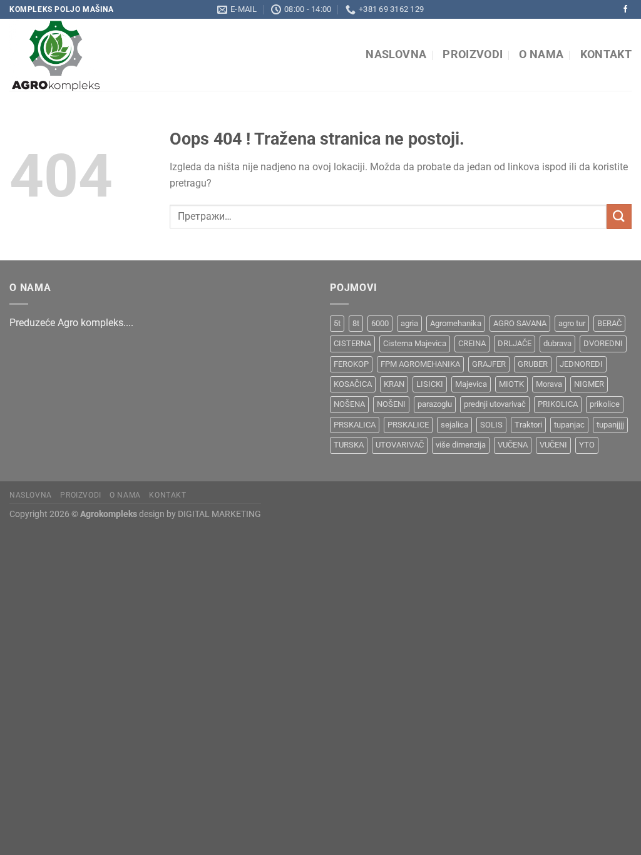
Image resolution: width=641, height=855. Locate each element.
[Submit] (619, 216)
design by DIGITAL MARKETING (199, 514)
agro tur (571, 323)
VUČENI (553, 444)
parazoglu (435, 404)
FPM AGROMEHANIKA (420, 364)
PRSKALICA (355, 424)
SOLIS (491, 424)
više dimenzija (461, 444)
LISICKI (429, 384)
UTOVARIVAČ (400, 444)
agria (409, 323)
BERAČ (609, 323)
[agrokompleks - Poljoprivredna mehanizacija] (123, 55)
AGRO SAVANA (519, 323)
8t (355, 323)
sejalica (454, 424)
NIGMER (589, 384)
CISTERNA (352, 343)
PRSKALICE (408, 424)
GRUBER (533, 364)
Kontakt (606, 54)
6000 (380, 323)
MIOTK (511, 384)
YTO (587, 444)
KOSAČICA (353, 384)
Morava (549, 384)
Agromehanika (455, 323)
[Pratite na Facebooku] (625, 9)
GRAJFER (489, 364)
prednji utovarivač (495, 404)
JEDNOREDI (581, 364)
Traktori (528, 424)
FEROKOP (351, 364)
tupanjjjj (610, 424)
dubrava (557, 343)
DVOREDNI (603, 343)
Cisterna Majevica (414, 343)
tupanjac (569, 424)
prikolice (605, 404)
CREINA (472, 343)
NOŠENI (391, 404)
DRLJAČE (514, 343)
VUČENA (513, 444)
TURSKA (349, 444)
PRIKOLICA (558, 404)
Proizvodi (473, 54)
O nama (541, 54)
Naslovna (396, 54)
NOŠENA (349, 404)
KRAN (394, 384)
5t (337, 323)
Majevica (471, 384)
